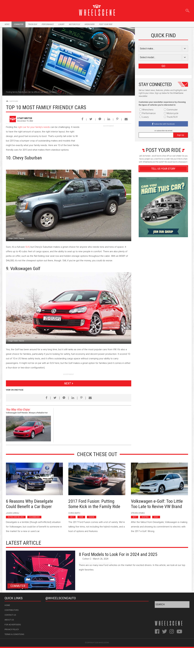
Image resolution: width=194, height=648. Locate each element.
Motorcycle (74, 24)
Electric (145, 517)
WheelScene (104, 642)
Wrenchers (89, 24)
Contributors (12, 610)
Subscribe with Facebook (164, 124)
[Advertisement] (108, 146)
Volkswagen (34, 517)
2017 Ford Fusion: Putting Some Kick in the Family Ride (94, 503)
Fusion (91, 517)
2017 (72, 517)
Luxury (61, 24)
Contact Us (10, 615)
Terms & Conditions (14, 634)
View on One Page (14, 390)
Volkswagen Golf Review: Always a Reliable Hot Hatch (27, 413)
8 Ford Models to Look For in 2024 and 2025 (118, 554)
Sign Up (180, 135)
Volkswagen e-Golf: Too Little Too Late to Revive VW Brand (157, 503)
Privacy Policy (12, 629)
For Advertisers (13, 624)
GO (163, 66)
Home (7, 605)
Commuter (18, 24)
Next (67, 383)
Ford (81, 517)
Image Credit (13, 238)
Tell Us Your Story (163, 168)
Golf (156, 517)
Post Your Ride (105, 24)
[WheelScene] (7, 101)
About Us (9, 620)
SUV (27, 247)
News (7, 24)
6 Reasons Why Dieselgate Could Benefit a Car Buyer (29, 503)
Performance (48, 24)
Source (21, 238)
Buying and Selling (16, 517)
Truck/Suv (32, 24)
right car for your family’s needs (34, 127)
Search (187, 10)
